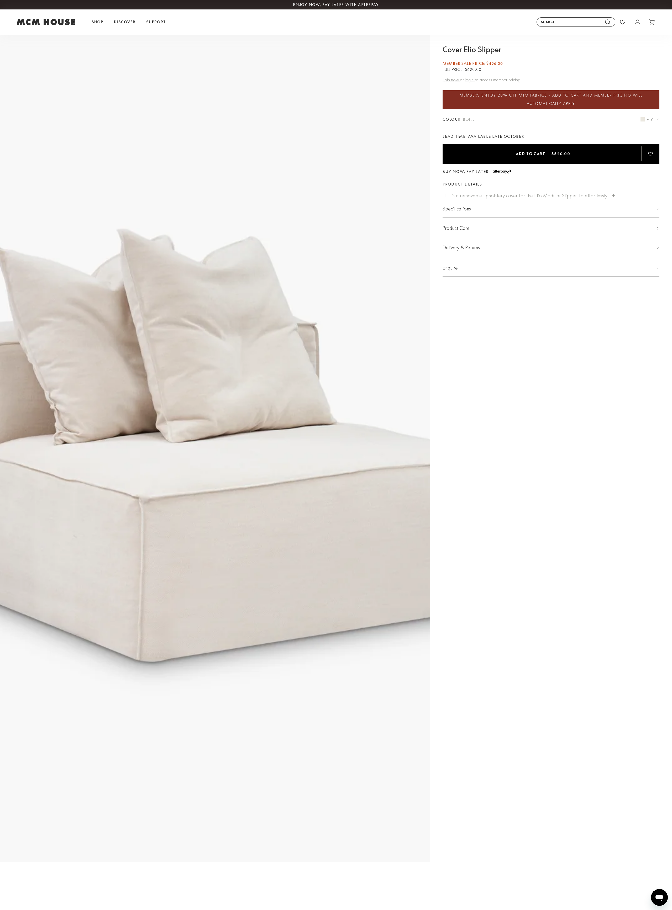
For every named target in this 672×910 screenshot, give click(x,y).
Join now (451, 79)
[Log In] (637, 22)
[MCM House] (46, 22)
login (470, 79)
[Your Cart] (652, 22)
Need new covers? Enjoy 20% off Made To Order (336, 4)
